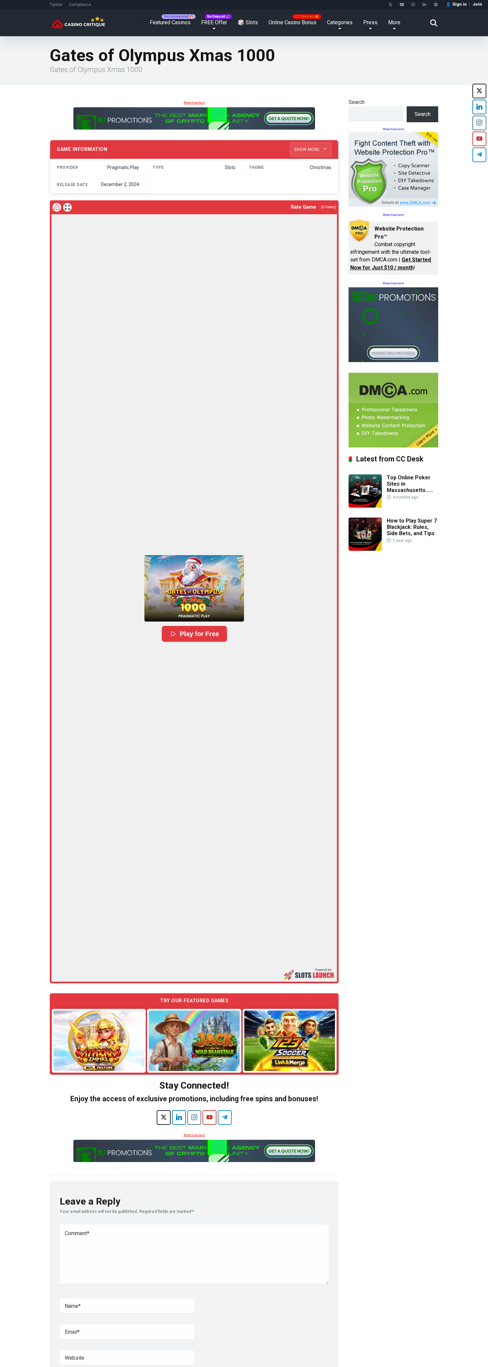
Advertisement (194, 102)
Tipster (56, 4)
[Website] (435, 5)
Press (370, 22)
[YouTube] (401, 5)
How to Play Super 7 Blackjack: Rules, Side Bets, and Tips (412, 527)
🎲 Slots (248, 22)
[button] (194, 588)
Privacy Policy (361, 1351)
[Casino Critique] (78, 20)
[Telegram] (224, 1117)
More (394, 22)
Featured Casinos (170, 22)
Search (357, 102)
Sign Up (363, 1334)
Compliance (80, 4)
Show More (307, 149)
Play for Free (199, 633)
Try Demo (99, 1040)
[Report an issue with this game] (56, 207)
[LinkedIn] (424, 5)
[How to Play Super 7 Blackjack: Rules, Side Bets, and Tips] (365, 549)
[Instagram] (413, 5)
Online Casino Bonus (292, 22)
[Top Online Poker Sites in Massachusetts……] (365, 506)
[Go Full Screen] (67, 207)
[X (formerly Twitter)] (163, 1117)
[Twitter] (390, 5)
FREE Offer (214, 22)
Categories (340, 22)
